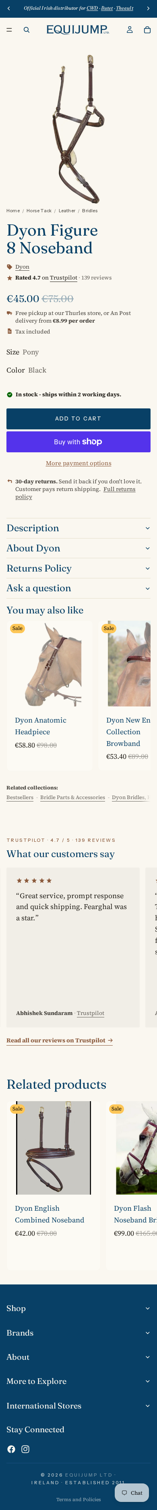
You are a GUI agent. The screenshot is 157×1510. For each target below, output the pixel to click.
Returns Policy (39, 568)
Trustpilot (63, 277)
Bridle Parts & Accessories (72, 797)
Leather (67, 210)
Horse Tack (39, 210)
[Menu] (9, 30)
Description (32, 528)
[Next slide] (135, 695)
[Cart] (147, 30)
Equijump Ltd (89, 1475)
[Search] (26, 30)
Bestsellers (19, 797)
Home (13, 210)
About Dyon (33, 548)
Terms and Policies (78, 1499)
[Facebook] (11, 1449)
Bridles (90, 210)
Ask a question (38, 588)
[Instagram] (25, 1449)
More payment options (79, 463)
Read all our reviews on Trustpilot (55, 1040)
